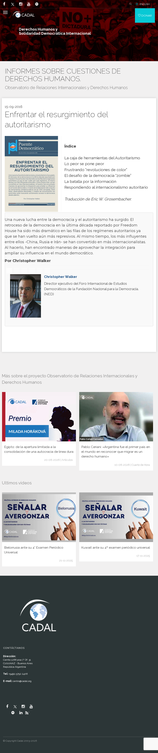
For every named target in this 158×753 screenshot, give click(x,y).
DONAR (146, 15)
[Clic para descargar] (31, 173)
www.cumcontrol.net (8, 594)
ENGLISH (145, 4)
